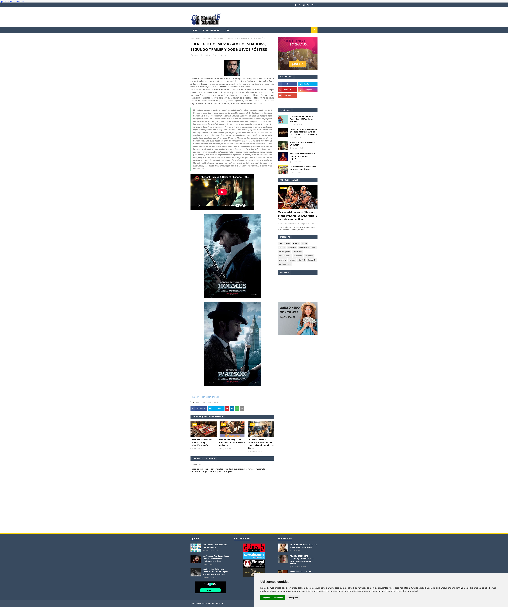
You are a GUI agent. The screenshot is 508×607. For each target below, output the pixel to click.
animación (309, 256)
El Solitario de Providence (201, 55)
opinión (292, 260)
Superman (292, 248)
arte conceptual (285, 256)
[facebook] (295, 5)
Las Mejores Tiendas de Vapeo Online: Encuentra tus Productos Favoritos (216, 558)
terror (304, 243)
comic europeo (285, 264)
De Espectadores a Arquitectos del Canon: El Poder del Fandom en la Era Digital (261, 443)
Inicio (192, 38)
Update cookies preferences (12, 1)
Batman (296, 243)
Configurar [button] (293, 598)
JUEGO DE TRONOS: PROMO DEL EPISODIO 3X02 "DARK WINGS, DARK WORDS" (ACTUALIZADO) (303, 132)
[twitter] (299, 5)
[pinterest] (308, 5)
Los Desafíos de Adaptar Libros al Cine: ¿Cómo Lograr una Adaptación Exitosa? (215, 571)
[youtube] (312, 5)
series (287, 243)
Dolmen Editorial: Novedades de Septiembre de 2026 (303, 167)
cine (197, 402)
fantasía (282, 248)
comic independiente (307, 248)
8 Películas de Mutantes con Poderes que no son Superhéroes (302, 156)
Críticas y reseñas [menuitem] (210, 30)
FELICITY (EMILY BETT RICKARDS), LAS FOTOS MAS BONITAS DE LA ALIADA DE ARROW (302, 560)
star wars (282, 260)
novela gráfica (284, 252)
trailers (198, 38)
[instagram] (303, 5)
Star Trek (301, 260)
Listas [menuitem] (227, 30)
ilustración (298, 256)
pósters (209, 402)
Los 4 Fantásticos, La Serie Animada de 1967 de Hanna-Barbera (302, 119)
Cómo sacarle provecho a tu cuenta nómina (215, 546)
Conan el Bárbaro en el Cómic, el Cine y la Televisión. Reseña (201, 442)
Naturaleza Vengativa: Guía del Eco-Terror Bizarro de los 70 (232, 442)
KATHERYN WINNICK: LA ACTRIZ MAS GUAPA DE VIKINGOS (303, 546)
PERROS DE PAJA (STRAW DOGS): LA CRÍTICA (304, 143)
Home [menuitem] (195, 30)
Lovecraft (311, 260)
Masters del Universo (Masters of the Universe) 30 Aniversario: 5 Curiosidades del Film (297, 216)
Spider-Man (297, 252)
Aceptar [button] (266, 598)
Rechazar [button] (278, 598)
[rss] (316, 5)
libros (203, 402)
